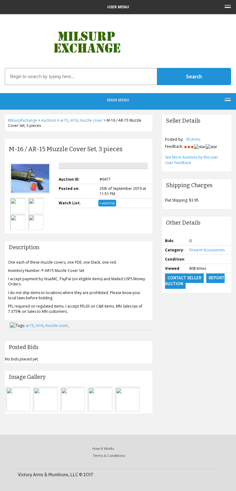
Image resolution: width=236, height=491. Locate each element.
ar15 (30, 325)
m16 (39, 325)
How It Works (103, 448)
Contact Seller (184, 277)
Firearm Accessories (207, 250)
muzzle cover (56, 325)
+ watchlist (107, 203)
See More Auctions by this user (191, 157)
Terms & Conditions (108, 455)
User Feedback (178, 162)
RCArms (193, 139)
